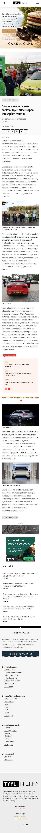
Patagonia (8, 739)
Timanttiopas (9, 684)
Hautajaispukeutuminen (13, 672)
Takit (6, 710)
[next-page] (9, 389)
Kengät (6, 704)
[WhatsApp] (17, 131)
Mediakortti (20, 809)
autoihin (18, 794)
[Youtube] (27, 825)
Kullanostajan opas (11, 675)
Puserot (7, 707)
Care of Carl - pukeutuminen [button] (14, 696)
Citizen (7, 380)
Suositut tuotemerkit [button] (12, 725)
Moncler (7, 733)
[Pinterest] (12, 131)
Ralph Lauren (9, 742)
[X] (8, 131)
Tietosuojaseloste (20, 816)
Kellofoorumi (9, 760)
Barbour (7, 728)
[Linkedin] (21, 131)
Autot (5, 100)
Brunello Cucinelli (10, 731)
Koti (3, 137)
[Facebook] (4, 131)
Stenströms (8, 744)
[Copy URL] (26, 131)
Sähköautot (13, 100)
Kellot (7, 362)
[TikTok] (22, 825)
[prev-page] (6, 389)
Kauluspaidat (9, 701)
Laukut (6, 713)
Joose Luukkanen (19, 119)
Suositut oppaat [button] (10, 667)
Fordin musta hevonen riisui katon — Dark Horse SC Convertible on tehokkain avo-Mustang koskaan (20, 596)
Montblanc (8, 736)
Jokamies (7, 757)
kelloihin (12, 794)
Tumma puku (9, 686)
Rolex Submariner (10, 678)
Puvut (6, 699)
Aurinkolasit (8, 715)
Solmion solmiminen (12, 681)
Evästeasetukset (20, 819)
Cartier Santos (9, 670)
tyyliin (29, 794)
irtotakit (14, 699)
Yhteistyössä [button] (9, 754)
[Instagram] (18, 825)
